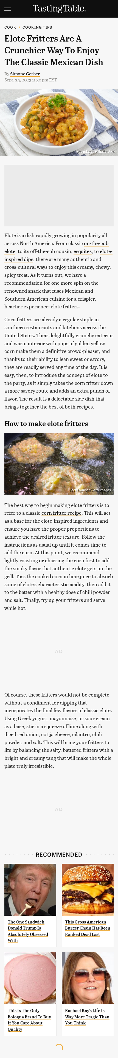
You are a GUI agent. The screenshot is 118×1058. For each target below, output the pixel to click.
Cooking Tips (37, 27)
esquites (83, 251)
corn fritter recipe (61, 512)
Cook (10, 27)
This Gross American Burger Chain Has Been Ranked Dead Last (87, 928)
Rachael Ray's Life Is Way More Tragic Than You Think (87, 1017)
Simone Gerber (25, 73)
